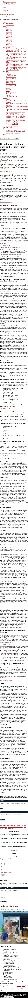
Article (8, 825)
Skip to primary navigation (9, 2)
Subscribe (5, 10)
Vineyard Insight (9, 828)
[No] (13, 997)
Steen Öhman (10, 909)
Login (4, 11)
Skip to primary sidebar (9, 4)
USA (25, 827)
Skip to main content (8, 3)
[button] (3, 136)
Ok (5, 997)
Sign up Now (3, 901)
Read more (9, 997)
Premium (10, 827)
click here (17, 247)
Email (2, 864)
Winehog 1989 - (21, 986)
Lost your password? (6, 872)
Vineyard (2, 828)
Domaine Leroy (4, 827)
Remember (4, 869)
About (4, 7)
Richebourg (20, 827)
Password (3, 866)
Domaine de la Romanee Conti (18, 825)
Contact (5, 8)
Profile (15, 827)
